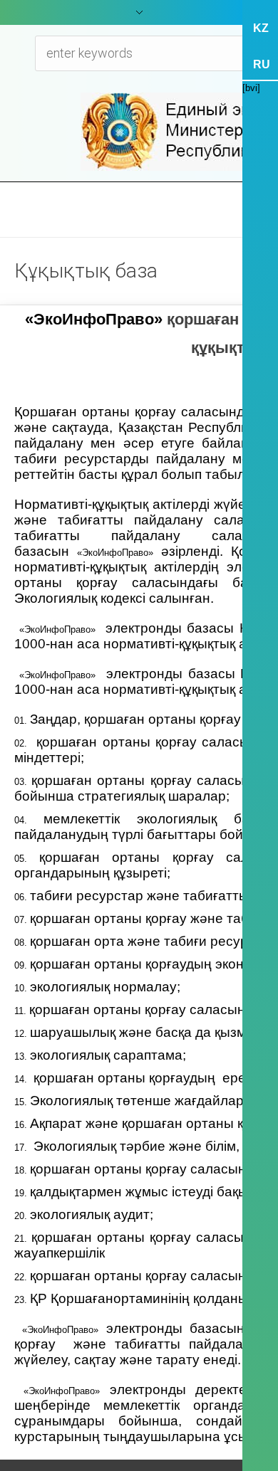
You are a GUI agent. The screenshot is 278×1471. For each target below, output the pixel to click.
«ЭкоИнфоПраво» (94, 319)
